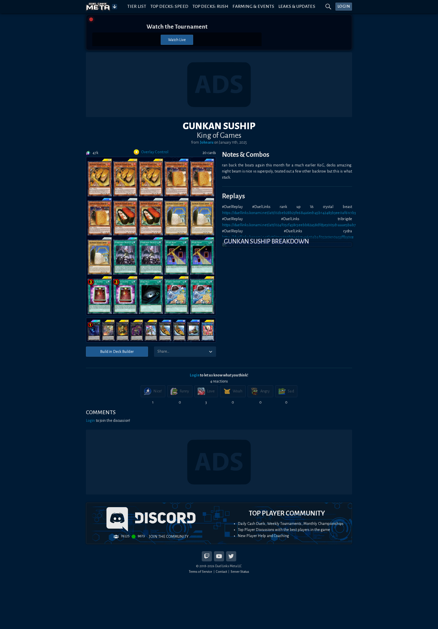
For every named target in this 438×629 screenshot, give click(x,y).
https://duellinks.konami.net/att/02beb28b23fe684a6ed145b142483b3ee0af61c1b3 (289, 213)
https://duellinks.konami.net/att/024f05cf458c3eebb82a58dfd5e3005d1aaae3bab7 (289, 225)
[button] (287, 244)
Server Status (240, 572)
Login (194, 375)
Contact (221, 572)
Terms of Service (200, 572)
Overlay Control (155, 152)
